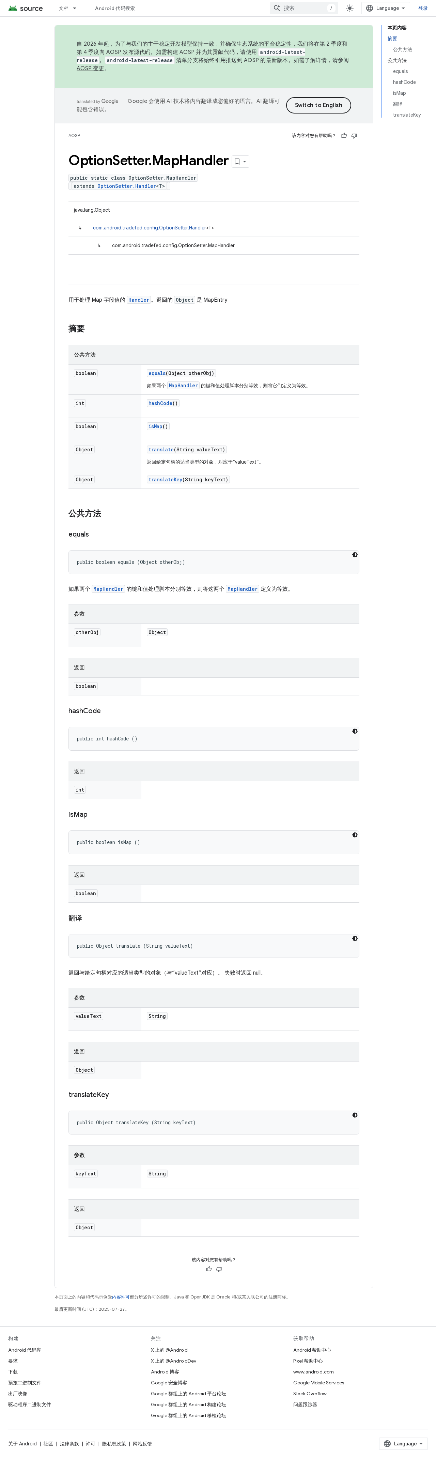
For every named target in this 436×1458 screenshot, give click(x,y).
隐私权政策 (114, 1443)
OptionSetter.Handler (126, 186)
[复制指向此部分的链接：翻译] (89, 919)
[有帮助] (344, 136)
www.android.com (313, 1372)
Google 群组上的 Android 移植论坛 (188, 1415)
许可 (90, 1443)
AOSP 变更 (90, 68)
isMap (155, 426)
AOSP (74, 135)
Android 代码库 (24, 1350)
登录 (423, 8)
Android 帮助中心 (312, 1350)
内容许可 (121, 1297)
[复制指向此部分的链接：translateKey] (116, 1095)
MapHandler (183, 385)
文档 (64, 8)
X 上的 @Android (169, 1350)
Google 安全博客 (169, 1383)
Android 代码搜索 (115, 8)
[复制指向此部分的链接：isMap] (94, 815)
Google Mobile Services (318, 1383)
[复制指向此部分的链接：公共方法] (108, 514)
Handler (138, 300)
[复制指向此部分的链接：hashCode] (107, 711)
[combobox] (304, 8)
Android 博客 (165, 1372)
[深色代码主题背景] (355, 555)
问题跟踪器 (305, 1404)
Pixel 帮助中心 (308, 1361)
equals (157, 373)
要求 (13, 1361)
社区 (48, 1443)
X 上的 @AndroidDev (173, 1361)
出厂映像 (17, 1394)
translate (161, 449)
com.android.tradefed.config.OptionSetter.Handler (149, 228)
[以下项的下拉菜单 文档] (77, 8)
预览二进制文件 (25, 1383)
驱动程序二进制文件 (29, 1404)
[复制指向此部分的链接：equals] (96, 535)
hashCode (160, 403)
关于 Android (22, 1443)
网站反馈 (142, 1443)
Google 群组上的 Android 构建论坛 (188, 1404)
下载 (13, 1372)
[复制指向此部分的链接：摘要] (91, 329)
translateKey (165, 479)
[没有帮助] (354, 136)
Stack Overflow (310, 1394)
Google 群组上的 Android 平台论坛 (188, 1394)
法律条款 (69, 1443)
